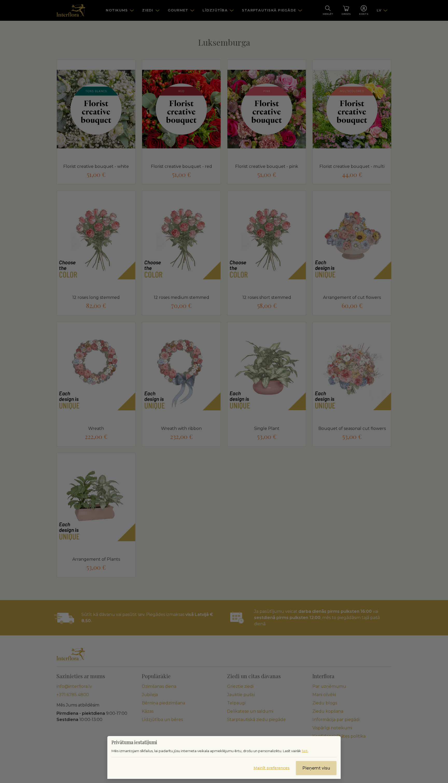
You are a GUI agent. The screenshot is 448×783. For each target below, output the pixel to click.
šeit (305, 751)
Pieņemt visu (316, 768)
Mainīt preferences (272, 768)
